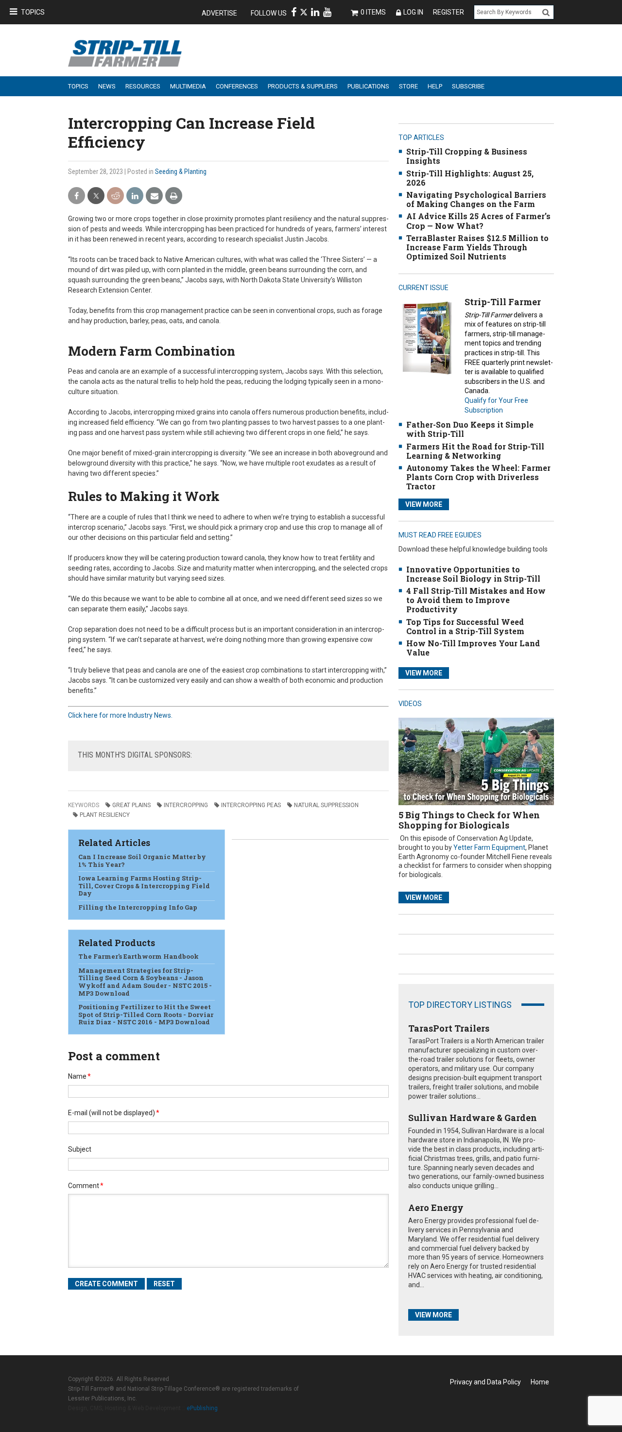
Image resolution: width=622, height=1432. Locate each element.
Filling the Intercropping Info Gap (137, 907)
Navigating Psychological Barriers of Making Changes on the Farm (476, 199)
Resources (142, 86)
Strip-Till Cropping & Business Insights (466, 156)
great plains (131, 805)
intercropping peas (251, 805)
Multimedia (188, 86)
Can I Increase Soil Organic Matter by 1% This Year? (142, 860)
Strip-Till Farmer (503, 302)
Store (408, 86)
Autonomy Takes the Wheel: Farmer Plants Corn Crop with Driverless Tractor (478, 477)
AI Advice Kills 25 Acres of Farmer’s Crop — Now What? (478, 220)
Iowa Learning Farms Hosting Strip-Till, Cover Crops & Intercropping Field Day (144, 885)
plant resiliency (105, 814)
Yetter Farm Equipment (489, 847)
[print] (173, 196)
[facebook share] (76, 196)
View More (423, 504)
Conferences (237, 86)
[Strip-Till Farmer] (426, 337)
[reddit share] (115, 196)
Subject (79, 1149)
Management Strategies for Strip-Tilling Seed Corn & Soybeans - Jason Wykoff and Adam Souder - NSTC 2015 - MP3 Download (145, 982)
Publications (368, 86)
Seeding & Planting (181, 171)
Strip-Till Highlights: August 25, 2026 (470, 178)
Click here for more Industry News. (120, 715)
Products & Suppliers (303, 86)
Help (435, 86)
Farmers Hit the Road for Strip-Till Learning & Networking (475, 451)
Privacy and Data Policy (485, 1382)
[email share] (154, 196)
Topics (33, 12)
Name (79, 1076)
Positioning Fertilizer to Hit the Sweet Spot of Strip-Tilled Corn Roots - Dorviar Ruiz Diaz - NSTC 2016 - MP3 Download (145, 1014)
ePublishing (202, 1408)
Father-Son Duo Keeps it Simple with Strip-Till (470, 429)
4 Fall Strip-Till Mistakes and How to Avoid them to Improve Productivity (476, 600)
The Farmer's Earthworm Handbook (138, 956)
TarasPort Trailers (448, 1028)
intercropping (186, 805)
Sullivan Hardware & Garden (472, 1117)
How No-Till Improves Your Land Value (473, 647)
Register (448, 12)
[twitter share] (95, 196)
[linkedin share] (134, 196)
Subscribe (468, 86)
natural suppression (326, 805)
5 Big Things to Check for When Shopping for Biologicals (469, 820)
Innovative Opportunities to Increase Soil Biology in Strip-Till (473, 574)
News (107, 86)
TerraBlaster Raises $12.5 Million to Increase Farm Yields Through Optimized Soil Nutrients (477, 247)
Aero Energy (436, 1207)
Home (540, 1382)
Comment (86, 1186)
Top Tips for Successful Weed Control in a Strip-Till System (465, 626)
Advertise (219, 13)
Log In (413, 12)
